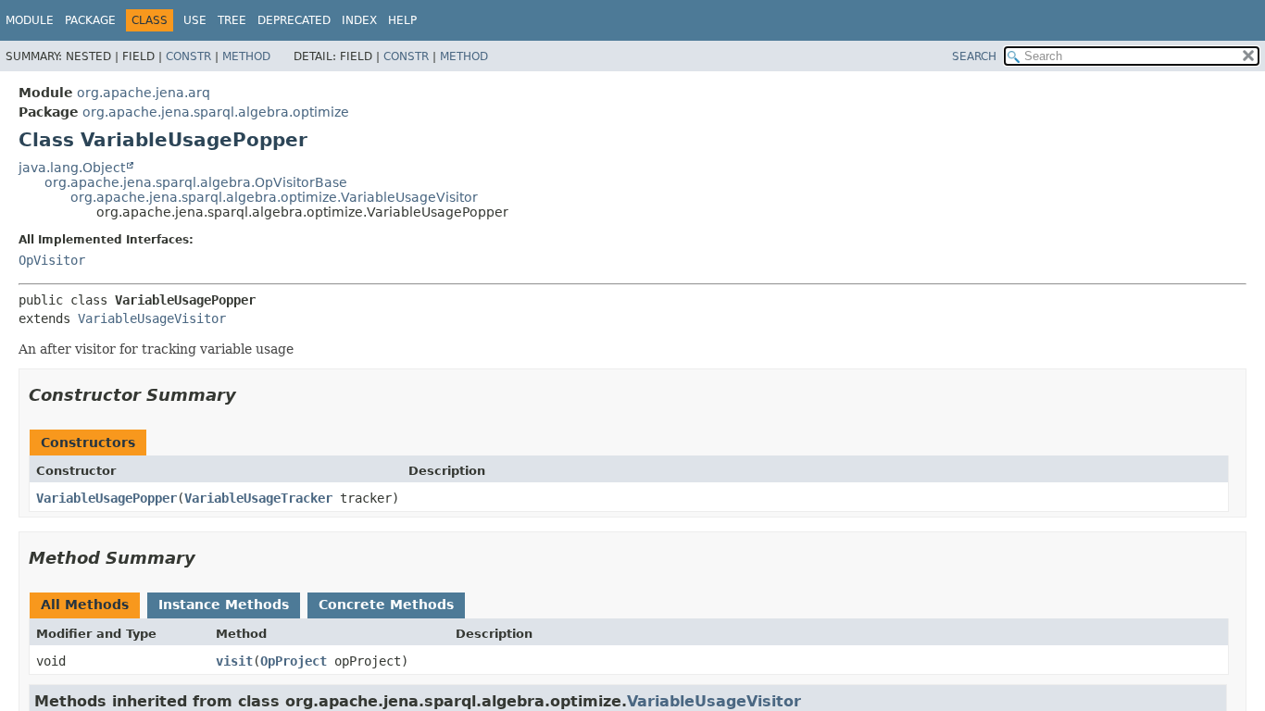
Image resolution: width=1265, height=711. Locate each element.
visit (234, 661)
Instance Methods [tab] (223, 604)
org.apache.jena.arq (143, 92)
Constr (188, 56)
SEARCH (974, 56)
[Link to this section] (249, 395)
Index (359, 20)
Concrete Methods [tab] (386, 604)
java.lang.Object (72, 167)
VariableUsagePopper (106, 498)
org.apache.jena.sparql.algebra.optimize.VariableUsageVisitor (274, 197)
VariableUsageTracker (258, 498)
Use (195, 20)
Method (246, 56)
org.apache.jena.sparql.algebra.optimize (215, 112)
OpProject (293, 661)
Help (402, 20)
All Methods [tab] (85, 604)
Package (90, 20)
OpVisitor (52, 260)
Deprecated (294, 20)
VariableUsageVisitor (152, 318)
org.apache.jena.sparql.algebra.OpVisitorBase (195, 182)
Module (30, 20)
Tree (232, 20)
